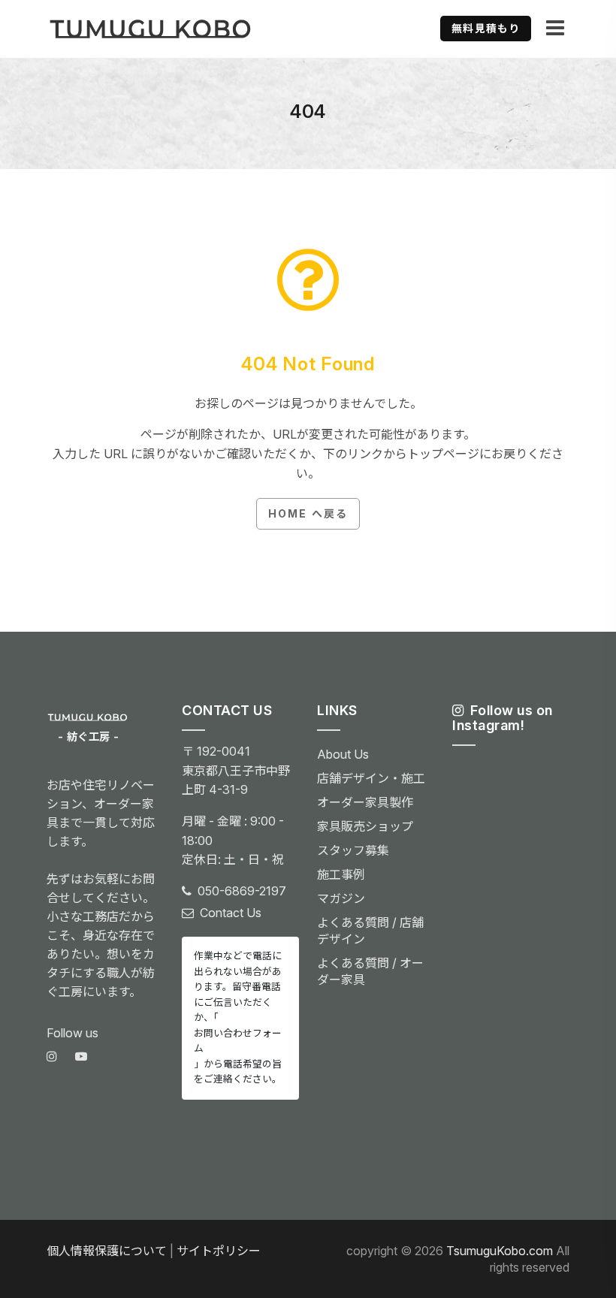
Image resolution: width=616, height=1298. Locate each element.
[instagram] (52, 1056)
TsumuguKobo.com (499, 1250)
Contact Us (230, 912)
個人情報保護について (107, 1250)
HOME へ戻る (308, 513)
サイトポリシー (219, 1250)
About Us (343, 754)
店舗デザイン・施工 (371, 778)
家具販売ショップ (365, 826)
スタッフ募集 (353, 850)
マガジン (341, 898)
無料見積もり (485, 28)
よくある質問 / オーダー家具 (370, 971)
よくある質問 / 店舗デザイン (370, 930)
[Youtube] (81, 1056)
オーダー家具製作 (365, 802)
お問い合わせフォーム (238, 1041)
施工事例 (341, 874)
